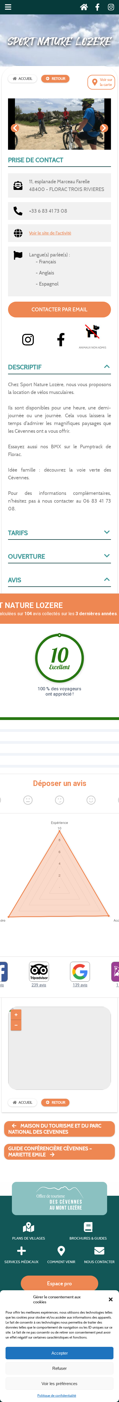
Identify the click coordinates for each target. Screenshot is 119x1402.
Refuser (59, 1368)
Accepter (59, 1353)
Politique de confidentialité (56, 1395)
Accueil (25, 79)
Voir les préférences (59, 1383)
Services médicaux (21, 1262)
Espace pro (59, 1283)
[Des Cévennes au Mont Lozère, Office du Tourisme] (59, 1208)
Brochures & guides (88, 1238)
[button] (110, 1299)
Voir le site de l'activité (50, 233)
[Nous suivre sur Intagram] (109, 8)
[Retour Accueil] (82, 8)
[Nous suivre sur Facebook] (96, 8)
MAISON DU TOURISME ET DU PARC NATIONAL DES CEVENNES (54, 1129)
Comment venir (61, 1262)
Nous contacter (99, 1262)
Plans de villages (28, 1238)
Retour (58, 79)
